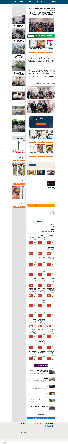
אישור (5, 442)
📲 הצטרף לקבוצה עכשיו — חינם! (34, 227)
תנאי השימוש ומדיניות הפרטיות (35, 442)
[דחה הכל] (66, 442)
